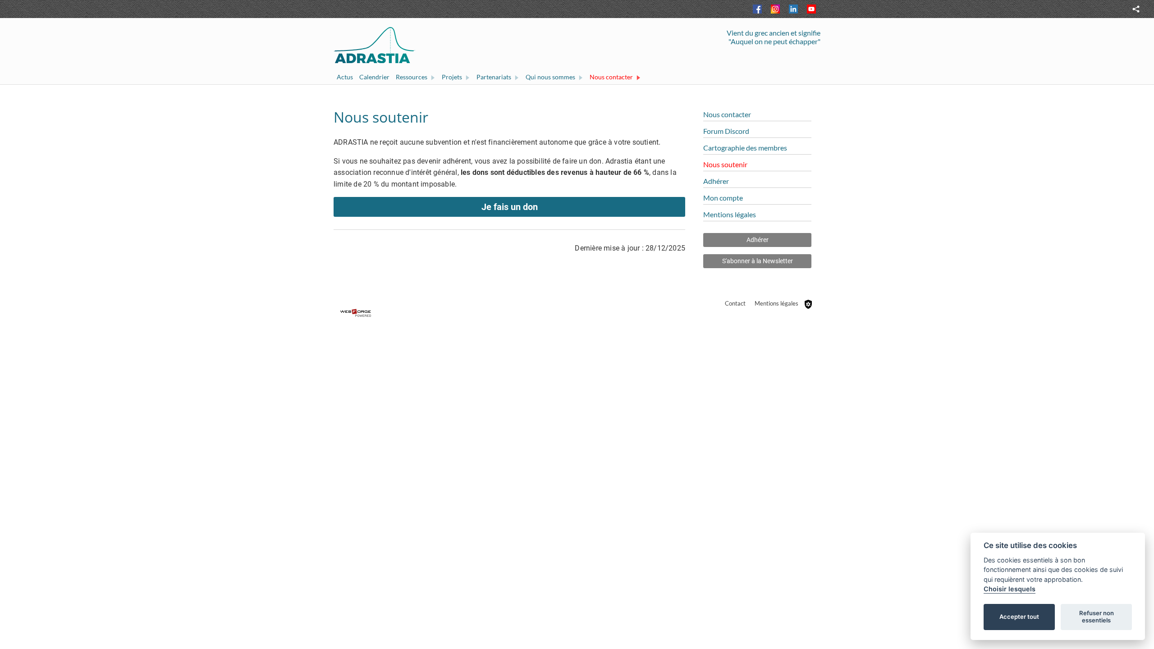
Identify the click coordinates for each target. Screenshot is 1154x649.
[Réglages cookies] (808, 304)
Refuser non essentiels (1096, 616)
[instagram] (775, 9)
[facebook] (757, 9)
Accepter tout (1019, 616)
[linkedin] (793, 9)
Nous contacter (611, 77)
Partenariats (493, 77)
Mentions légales (776, 303)
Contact (735, 303)
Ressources (411, 77)
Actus (345, 77)
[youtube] (811, 9)
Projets (452, 77)
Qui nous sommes (550, 77)
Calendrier (374, 77)
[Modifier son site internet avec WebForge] (577, 313)
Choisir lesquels (1009, 589)
